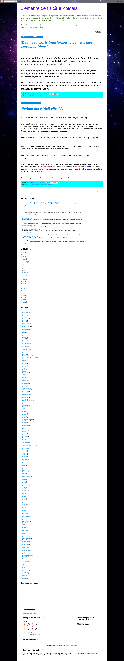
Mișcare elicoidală (26, 402)
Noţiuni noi (38, 184)
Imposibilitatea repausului (27, 400)
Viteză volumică (25, 448)
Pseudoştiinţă (25, 436)
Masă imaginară (25, 536)
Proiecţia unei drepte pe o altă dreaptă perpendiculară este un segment (45, 202)
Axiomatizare (25, 341)
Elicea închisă (25, 425)
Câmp (23, 505)
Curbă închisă (25, 344)
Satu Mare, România (29, 97)
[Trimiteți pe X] (53, 94)
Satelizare (24, 414)
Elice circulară (25, 457)
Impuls (23, 332)
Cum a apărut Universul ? (27, 218)
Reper (23, 439)
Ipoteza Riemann (26, 521)
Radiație (24, 558)
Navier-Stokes (25, 544)
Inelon (23, 470)
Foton (23, 377)
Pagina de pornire (61, 191)
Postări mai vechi (98, 191)
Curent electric (25, 504)
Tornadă (24, 564)
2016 (24, 286)
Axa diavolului (25, 494)
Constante (24, 501)
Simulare (24, 562)
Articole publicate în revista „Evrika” (29, 357)
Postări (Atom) (30, 194)
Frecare (24, 465)
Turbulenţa (24, 406)
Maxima (24, 382)
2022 (24, 259)
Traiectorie (50, 184)
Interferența (24, 430)
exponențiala (25, 575)
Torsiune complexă (43, 184)
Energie (24, 460)
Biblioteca (24, 496)
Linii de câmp (25, 530)
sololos (67, 645)
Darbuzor (24, 422)
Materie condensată (26, 538)
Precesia (24, 386)
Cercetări (24, 310)
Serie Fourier (25, 561)
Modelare (24, 433)
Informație (24, 378)
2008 (24, 301)
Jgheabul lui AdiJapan (27, 525)
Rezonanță (24, 413)
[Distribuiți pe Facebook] (55, 94)
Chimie (23, 499)
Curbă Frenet (25, 502)
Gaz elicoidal (25, 468)
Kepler (23, 527)
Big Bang (24, 417)
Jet (23, 524)
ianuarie (25, 275)
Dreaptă (24, 368)
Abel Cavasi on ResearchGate (29, 613)
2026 (24, 252)
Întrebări (24, 324)
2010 (24, 297)
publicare (24, 578)
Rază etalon (24, 437)
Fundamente (25, 318)
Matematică (24, 361)
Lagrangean (25, 471)
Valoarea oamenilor (26, 389)
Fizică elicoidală (32, 184)
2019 (24, 281)
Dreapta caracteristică (26, 394)
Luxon (23, 474)
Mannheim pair (25, 535)
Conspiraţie (24, 456)
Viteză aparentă (25, 570)
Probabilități (24, 556)
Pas (23, 552)
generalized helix (25, 488)
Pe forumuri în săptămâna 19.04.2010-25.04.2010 (33, 232)
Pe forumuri (24, 314)
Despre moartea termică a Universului (31, 211)
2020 (24, 279)
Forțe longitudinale (26, 516)
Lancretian (24, 337)
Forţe (23, 426)
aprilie (25, 272)
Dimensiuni (24, 423)
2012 (24, 293)
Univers (23, 567)
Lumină (23, 533)
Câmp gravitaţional (26, 343)
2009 (24, 299)
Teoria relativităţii (25, 388)
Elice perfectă (25, 459)
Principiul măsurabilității (27, 555)
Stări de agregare (26, 442)
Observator (28, 95)
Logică (23, 473)
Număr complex (25, 383)
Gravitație (24, 399)
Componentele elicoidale (27, 419)
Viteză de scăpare (26, 572)
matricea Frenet (25, 576)
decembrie (26, 261)
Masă (23, 431)
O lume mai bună (26, 547)
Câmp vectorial (25, 391)
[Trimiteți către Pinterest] (57, 94)
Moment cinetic (25, 403)
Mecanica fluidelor (26, 541)
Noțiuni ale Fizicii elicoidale (43, 108)
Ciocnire (24, 409)
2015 (24, 288)
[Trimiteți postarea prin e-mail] (47, 93)
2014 (24, 290)
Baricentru (24, 354)
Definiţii (23, 331)
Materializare (25, 380)
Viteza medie (25, 374)
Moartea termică (25, 477)
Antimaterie (24, 450)
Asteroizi (24, 493)
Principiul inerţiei (25, 329)
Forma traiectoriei (26, 464)
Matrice (23, 539)
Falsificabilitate (25, 513)
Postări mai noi (25, 191)
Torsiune (24, 334)
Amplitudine (24, 490)
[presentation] (95, 146)
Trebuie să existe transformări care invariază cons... (34, 262)
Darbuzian (24, 358)
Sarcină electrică (25, 440)
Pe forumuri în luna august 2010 (30, 214)
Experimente (25, 395)
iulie (25, 270)
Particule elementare (26, 550)
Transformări (32, 95)
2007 (24, 302)
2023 (24, 258)
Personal (24, 348)
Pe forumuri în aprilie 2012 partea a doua (31, 229)
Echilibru (24, 510)
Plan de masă (25, 434)
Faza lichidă (24, 462)
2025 (24, 254)
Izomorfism (24, 522)
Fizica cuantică (25, 397)
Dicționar (24, 411)
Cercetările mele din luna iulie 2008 (30, 236)
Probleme (24, 371)
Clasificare (24, 454)
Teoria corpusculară (26, 416)
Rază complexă (25, 559)
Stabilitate (24, 352)
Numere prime (25, 545)
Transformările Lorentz (40, 95)
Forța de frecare (25, 515)
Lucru (23, 532)
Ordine (23, 479)
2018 (24, 283)
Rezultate (24, 315)
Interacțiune (24, 519)
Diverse (23, 317)
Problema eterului (27, 221)
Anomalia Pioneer (26, 375)
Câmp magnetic (25, 346)
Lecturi (23, 528)
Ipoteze (24, 327)
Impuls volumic (25, 369)
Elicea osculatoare (26, 511)
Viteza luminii (25, 447)
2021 (24, 277)
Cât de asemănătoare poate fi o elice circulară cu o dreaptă (42, 240)
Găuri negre (24, 360)
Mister (23, 542)
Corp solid (24, 366)
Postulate (24, 340)
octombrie (26, 266)
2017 (24, 285)
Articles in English (26, 326)
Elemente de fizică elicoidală (49, 8)
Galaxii (23, 467)
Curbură (27, 184)
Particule (24, 481)
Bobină (23, 498)
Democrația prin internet (27, 508)
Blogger (75, 645)
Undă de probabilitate (26, 485)
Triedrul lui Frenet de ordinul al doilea (30, 445)
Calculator (24, 453)
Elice (23, 335)
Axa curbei (24, 451)
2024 (24, 256)
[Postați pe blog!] (51, 94)
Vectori (23, 487)
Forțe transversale (26, 518)
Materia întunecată (26, 476)
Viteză (23, 408)
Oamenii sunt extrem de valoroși (29, 225)
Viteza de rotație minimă (27, 569)
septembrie (26, 268)
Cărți (23, 507)
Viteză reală (24, 573)
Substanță (24, 482)
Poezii (23, 553)
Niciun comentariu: (40, 93)
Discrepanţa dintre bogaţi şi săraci (29, 392)
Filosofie (24, 321)
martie (25, 273)
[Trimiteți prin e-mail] (50, 94)
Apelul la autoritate (26, 491)
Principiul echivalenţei (26, 355)
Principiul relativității (26, 405)
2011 (24, 295)
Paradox (24, 549)
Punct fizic (24, 363)
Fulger (23, 428)
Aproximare (24, 365)
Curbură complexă (26, 420)
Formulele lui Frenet (26, 323)
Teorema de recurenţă (27, 349)
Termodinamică (25, 372)
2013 (24, 292)
